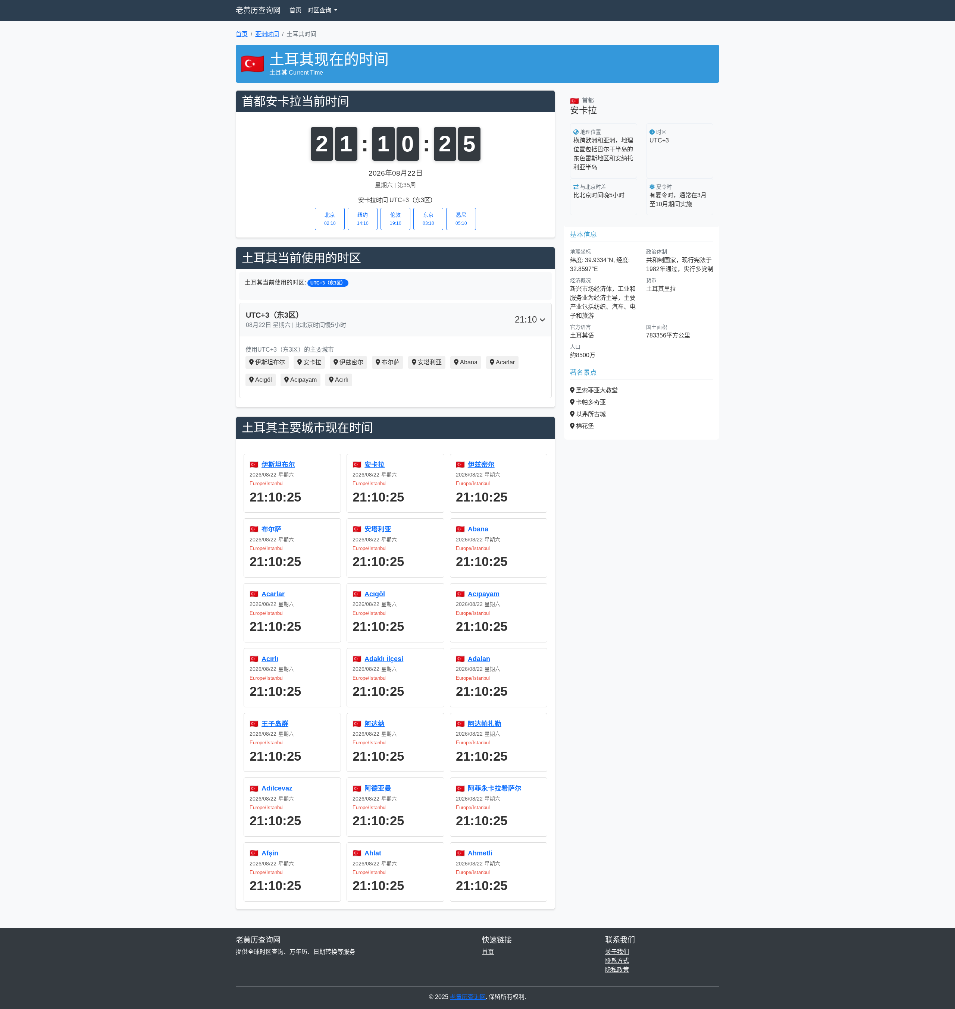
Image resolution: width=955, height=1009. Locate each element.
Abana (469, 362)
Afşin (270, 853)
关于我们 (617, 952)
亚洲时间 (267, 34)
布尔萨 (391, 362)
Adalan (479, 659)
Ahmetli (480, 853)
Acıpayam (303, 380)
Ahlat (372, 853)
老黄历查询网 (258, 10)
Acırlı (341, 380)
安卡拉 (312, 362)
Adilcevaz (277, 788)
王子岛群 (275, 723)
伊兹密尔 (351, 362)
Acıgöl (263, 380)
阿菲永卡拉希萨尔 (495, 788)
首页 (295, 10)
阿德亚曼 (377, 788)
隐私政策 (617, 969)
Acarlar (505, 362)
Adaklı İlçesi (383, 659)
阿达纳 (374, 723)
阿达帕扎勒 (484, 723)
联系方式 (617, 961)
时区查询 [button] (320, 10)
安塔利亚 (430, 362)
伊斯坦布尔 (270, 362)
